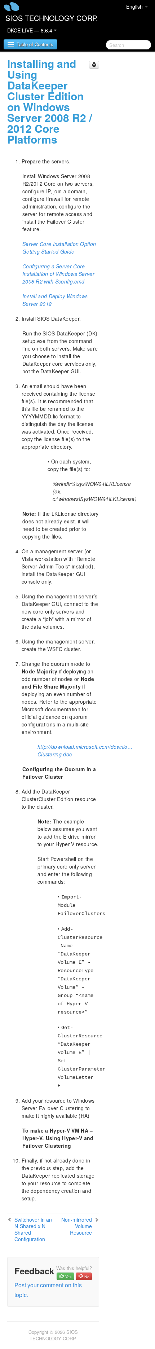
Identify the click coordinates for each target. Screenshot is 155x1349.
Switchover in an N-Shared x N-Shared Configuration (33, 1229)
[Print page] (94, 65)
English (135, 6)
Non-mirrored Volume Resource (76, 1226)
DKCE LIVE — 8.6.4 (30, 30)
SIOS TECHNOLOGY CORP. (51, 18)
